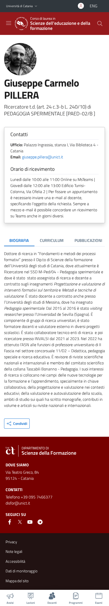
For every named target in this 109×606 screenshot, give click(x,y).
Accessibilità (15, 561)
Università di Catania (19, 6)
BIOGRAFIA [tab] (19, 240)
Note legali (14, 551)
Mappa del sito (17, 581)
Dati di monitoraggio (22, 571)
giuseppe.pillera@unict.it (42, 157)
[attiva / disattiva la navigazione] (9, 23)
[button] (36, 6)
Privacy (11, 542)
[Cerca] (100, 23)
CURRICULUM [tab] (52, 240)
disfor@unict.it (18, 503)
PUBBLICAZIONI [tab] (88, 240)
